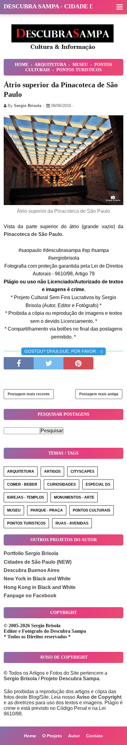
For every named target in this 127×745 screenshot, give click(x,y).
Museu (14, 510)
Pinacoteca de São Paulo (33, 234)
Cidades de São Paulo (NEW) (38, 562)
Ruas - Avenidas (71, 523)
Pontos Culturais (91, 510)
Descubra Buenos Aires (31, 570)
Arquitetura (20, 471)
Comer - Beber (22, 484)
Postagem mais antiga (98, 394)
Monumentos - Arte (74, 497)
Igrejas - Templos (25, 497)
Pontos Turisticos (26, 523)
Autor (74, 735)
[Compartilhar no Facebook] (19, 363)
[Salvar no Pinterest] (78, 363)
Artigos (52, 471)
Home (30, 735)
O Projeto (52, 735)
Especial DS (98, 484)
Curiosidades (61, 484)
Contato (94, 735)
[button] (119, 7)
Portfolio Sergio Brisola (31, 553)
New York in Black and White (37, 578)
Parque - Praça (47, 510)
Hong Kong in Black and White (40, 587)
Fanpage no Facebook (30, 595)
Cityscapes (82, 471)
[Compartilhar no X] (48, 363)
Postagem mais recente (29, 394)
